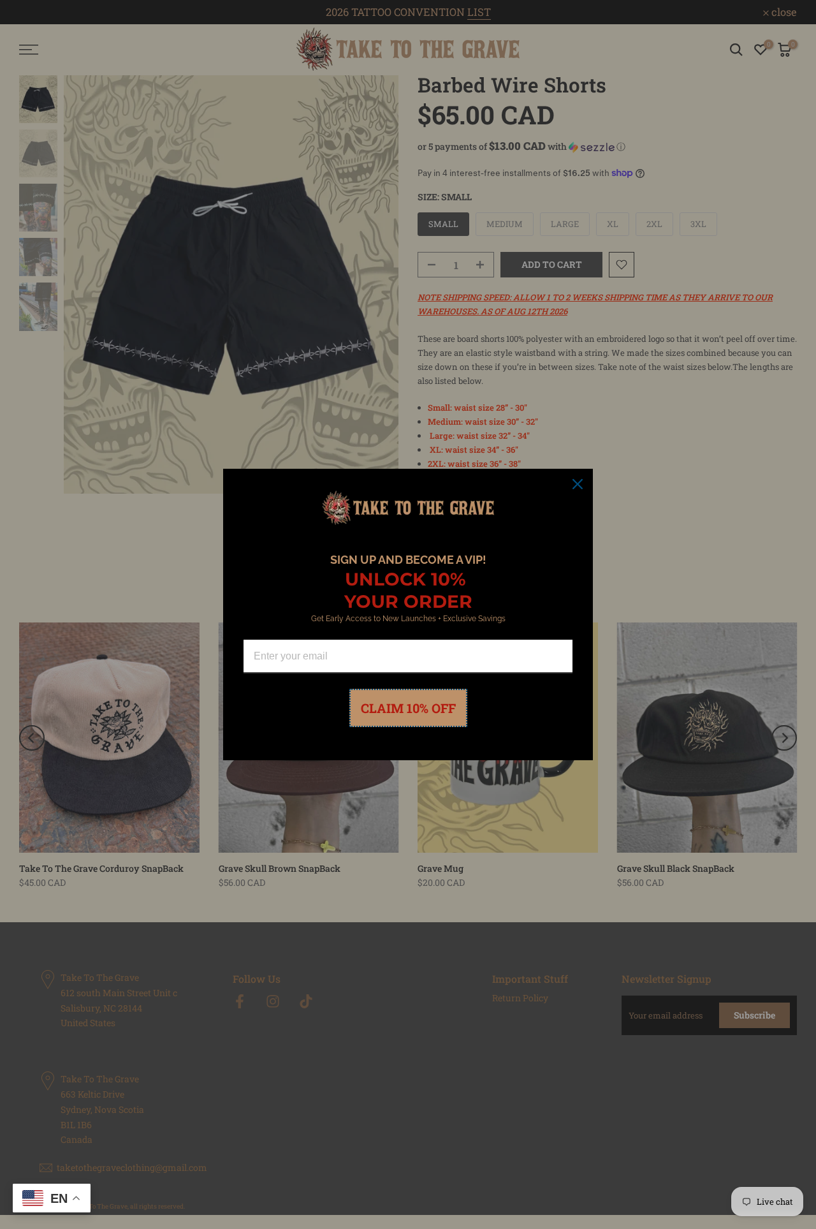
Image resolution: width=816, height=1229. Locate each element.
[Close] (577, 484)
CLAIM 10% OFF (408, 708)
